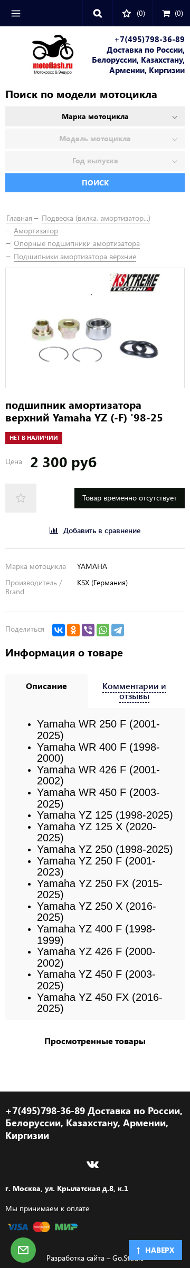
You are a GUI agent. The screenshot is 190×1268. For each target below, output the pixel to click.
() (179, 13)
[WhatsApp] (103, 630)
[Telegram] (117, 630)
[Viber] (88, 630)
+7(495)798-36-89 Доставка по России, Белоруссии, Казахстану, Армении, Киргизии (138, 54)
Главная (19, 218)
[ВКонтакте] (58, 630)
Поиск (95, 183)
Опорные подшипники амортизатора (77, 243)
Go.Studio (128, 1258)
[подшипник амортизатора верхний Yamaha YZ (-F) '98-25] (95, 328)
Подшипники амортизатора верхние (75, 256)
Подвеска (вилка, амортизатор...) (96, 218)
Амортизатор (36, 230)
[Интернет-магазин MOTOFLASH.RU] (39, 56)
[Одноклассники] (73, 630)
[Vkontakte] (92, 1164)
